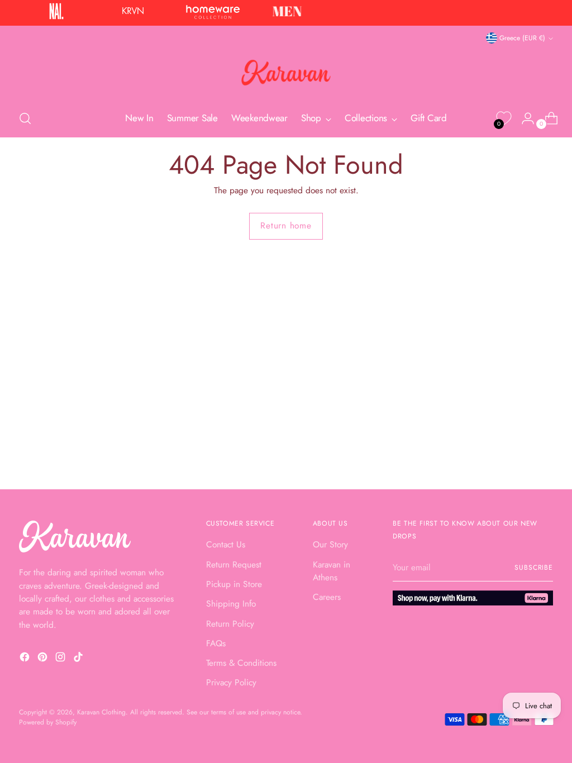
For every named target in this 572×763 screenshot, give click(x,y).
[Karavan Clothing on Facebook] (25, 658)
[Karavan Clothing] (286, 72)
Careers (327, 596)
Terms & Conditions (241, 662)
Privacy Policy (231, 682)
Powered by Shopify (48, 722)
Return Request (233, 564)
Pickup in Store (234, 584)
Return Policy (230, 623)
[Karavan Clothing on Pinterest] (43, 658)
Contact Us (225, 544)
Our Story (330, 544)
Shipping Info (231, 603)
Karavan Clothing (101, 712)
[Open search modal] (25, 118)
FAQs (216, 643)
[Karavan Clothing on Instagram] (61, 658)
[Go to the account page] (523, 118)
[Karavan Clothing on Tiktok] (79, 658)
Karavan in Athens (331, 571)
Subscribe (533, 567)
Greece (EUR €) (522, 38)
